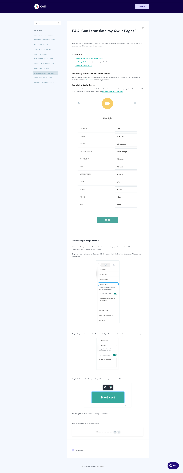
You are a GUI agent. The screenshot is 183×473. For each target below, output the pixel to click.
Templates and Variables (43, 49)
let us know (89, 80)
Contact (142, 6)
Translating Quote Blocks (83, 62)
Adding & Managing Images (44, 63)
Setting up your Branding (44, 35)
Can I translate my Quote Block (112, 91)
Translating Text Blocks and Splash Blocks (89, 58)
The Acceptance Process (43, 59)
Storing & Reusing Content (44, 82)
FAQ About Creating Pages (44, 73)
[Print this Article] (143, 28)
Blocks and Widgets (41, 44)
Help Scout (100, 466)
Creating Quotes (40, 54)
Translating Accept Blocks (83, 65)
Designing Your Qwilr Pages (44, 40)
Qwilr (83, 466)
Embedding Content (41, 68)
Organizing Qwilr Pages (43, 78)
